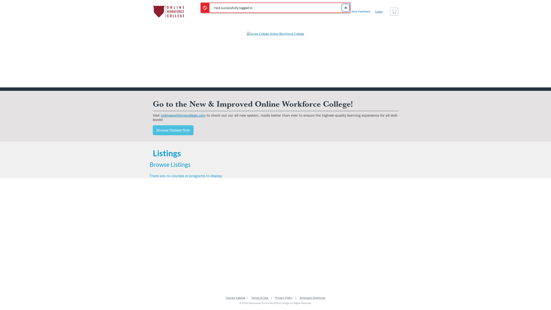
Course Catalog (235, 298)
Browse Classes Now (173, 130)
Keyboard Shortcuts (312, 298)
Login (378, 11)
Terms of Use (259, 298)
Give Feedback (361, 11)
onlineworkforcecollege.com (183, 115)
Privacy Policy (284, 298)
